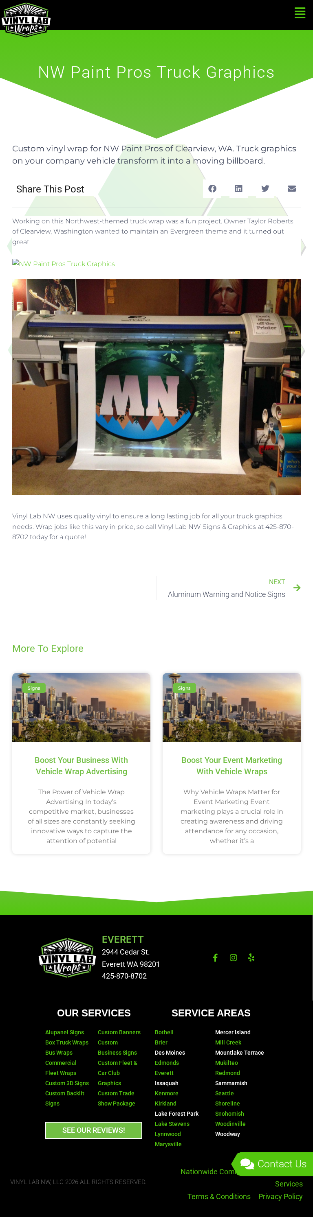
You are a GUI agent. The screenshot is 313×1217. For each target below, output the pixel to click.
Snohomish (229, 1113)
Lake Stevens (172, 1124)
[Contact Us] (247, 1164)
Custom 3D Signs (67, 1083)
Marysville (168, 1144)
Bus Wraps (59, 1052)
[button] (212, 188)
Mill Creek (228, 1042)
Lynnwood (168, 1134)
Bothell (164, 1032)
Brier (161, 1042)
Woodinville (230, 1124)
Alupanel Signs (64, 1032)
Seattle (224, 1093)
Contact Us (282, 1164)
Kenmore (167, 1093)
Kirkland (165, 1103)
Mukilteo (226, 1063)
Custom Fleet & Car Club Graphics (117, 1073)
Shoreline (227, 1103)
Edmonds (167, 1063)
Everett (164, 1073)
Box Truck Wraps (66, 1042)
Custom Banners (119, 1032)
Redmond (227, 1073)
